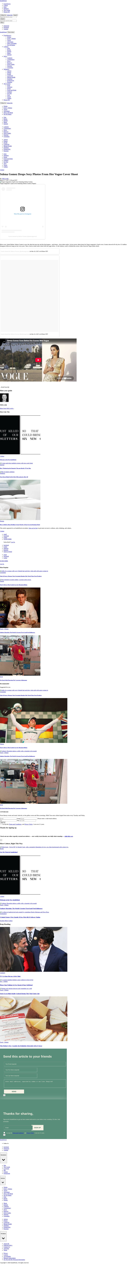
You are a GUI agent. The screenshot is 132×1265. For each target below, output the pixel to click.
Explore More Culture (6, 920)
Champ (6, 1172)
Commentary (11, 59)
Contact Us (7, 1247)
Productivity (10, 80)
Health (9, 74)
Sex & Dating (11, 45)
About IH (6, 1243)
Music (9, 53)
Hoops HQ (7, 12)
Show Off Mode (12, 43)
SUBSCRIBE (8, 539)
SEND (14, 1091)
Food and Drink (11, 90)
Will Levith (5, 178)
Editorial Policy (8, 1245)
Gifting (9, 98)
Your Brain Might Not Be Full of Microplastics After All (14, 477)
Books (9, 50)
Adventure (10, 42)
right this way (69, 836)
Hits (5, 1165)
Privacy (6, 1253)
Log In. (13, 542)
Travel (9, 40)
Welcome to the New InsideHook (8, 459)
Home (9, 88)
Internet (9, 54)
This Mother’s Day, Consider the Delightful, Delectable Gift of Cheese (21, 1046)
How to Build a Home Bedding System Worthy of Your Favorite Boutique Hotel (20, 524)
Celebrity (9, 58)
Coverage (6, 1168)
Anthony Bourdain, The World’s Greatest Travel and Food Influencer (17, 632)
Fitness (9, 72)
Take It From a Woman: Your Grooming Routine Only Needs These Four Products (21, 576)
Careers (6, 1255)
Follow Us (3, 15)
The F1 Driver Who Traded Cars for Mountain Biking (13, 584)
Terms (5, 1250)
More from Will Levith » (7, 408)
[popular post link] (24, 571)
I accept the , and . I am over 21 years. (23, 824)
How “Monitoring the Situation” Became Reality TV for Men (15, 468)
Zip (18, 820)
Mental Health (11, 77)
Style (5, 7)
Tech (8, 95)
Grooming (10, 67)
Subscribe (9, 15)
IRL (5, 1170)
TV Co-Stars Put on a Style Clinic (10, 976)
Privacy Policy (29, 824)
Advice (9, 71)
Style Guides (10, 64)
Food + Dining (11, 38)
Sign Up (3, 822)
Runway (9, 63)
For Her (9, 93)
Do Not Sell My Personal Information (14, 1259)
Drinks (9, 37)
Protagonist (7, 1173)
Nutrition (9, 79)
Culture (6, 5)
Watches (9, 66)
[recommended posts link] (34, 847)
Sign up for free (33, 528)
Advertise (6, 1248)
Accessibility (7, 1256)
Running (9, 82)
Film (8, 48)
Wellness (6, 8)
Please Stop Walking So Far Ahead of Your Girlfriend (16, 985)
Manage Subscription (10, 1258)
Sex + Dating (4, 981)
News (9, 61)
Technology (3, 913)
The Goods (7, 10)
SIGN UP (37, 1128)
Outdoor (9, 92)
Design (9, 51)
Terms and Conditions (15, 824)
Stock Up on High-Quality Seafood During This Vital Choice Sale (20, 993)
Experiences (7, 4)
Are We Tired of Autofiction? (9, 852)
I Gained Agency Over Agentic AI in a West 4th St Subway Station (20, 917)
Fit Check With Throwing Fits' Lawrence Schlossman (13, 680)
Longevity (10, 75)
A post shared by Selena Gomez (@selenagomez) (22, 236)
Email (18, 818)
